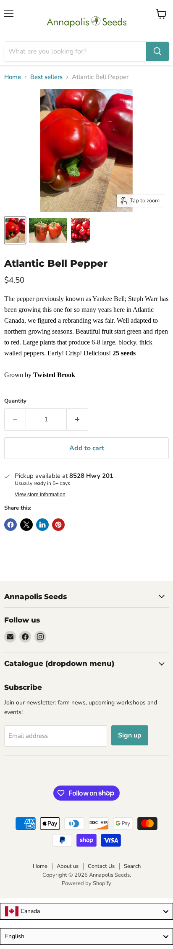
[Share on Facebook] (10, 524)
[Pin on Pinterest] (58, 524)
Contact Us (101, 866)
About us (68, 866)
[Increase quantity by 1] (77, 419)
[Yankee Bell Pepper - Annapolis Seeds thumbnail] (48, 230)
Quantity (15, 401)
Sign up (130, 735)
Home (12, 77)
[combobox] (86, 911)
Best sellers (46, 77)
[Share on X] (26, 524)
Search (132, 866)
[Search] (157, 51)
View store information (40, 494)
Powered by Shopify (86, 883)
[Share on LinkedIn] (42, 524)
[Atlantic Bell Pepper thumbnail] (15, 230)
